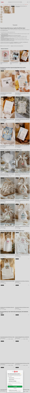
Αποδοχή (15, 386)
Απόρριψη (15, 388)
